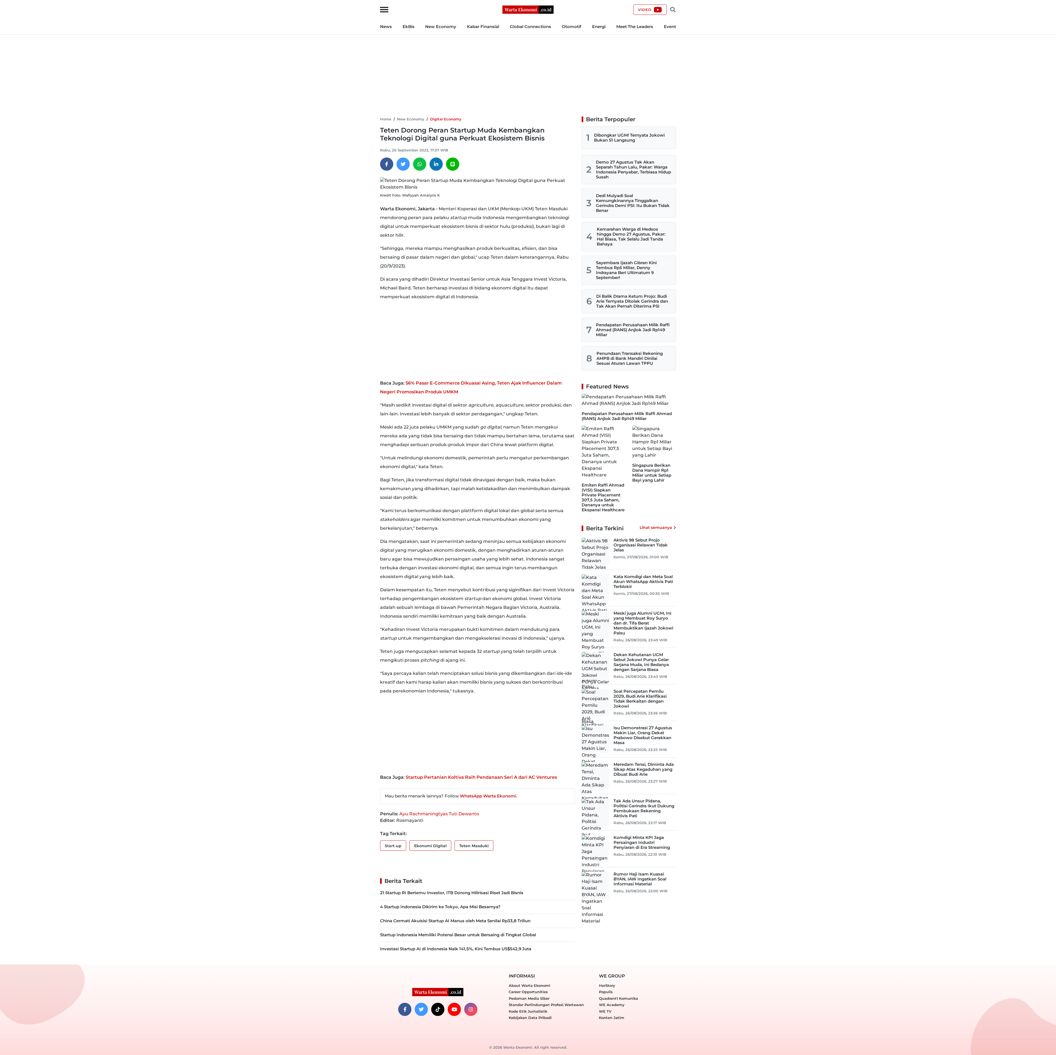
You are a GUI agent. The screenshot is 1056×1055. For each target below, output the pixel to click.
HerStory (607, 985)
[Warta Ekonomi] (528, 9)
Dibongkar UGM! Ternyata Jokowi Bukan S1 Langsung (629, 137)
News (386, 26)
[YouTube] (454, 1009)
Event (670, 26)
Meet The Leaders (634, 26)
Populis (606, 992)
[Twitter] (403, 164)
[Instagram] (470, 1009)
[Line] (452, 164)
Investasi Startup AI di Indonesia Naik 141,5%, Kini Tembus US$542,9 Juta (455, 948)
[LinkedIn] (436, 164)
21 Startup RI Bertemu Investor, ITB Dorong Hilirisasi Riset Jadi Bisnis (451, 892)
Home (385, 119)
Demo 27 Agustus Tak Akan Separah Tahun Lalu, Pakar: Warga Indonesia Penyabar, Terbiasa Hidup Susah (633, 169)
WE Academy (612, 1004)
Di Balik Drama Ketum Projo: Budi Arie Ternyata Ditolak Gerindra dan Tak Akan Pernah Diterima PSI (632, 301)
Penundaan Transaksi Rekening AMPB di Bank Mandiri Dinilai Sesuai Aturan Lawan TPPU (629, 358)
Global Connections (530, 26)
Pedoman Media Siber (529, 998)
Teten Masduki (474, 845)
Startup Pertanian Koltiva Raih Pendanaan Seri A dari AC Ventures (481, 777)
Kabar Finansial (483, 26)
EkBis (408, 26)
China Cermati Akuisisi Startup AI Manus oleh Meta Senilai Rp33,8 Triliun (455, 920)
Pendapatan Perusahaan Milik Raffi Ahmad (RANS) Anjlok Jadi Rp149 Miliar (633, 329)
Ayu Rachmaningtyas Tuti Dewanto (439, 813)
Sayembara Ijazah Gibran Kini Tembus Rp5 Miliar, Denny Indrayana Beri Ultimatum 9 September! (626, 270)
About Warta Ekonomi (529, 985)
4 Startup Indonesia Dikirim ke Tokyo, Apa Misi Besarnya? (440, 906)
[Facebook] (386, 164)
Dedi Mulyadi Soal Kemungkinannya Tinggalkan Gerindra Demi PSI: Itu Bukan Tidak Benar (633, 203)
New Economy (440, 26)
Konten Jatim (611, 1017)
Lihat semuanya (656, 527)
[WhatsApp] (419, 164)
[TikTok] (437, 1009)
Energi (599, 26)
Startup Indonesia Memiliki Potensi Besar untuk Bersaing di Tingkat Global (458, 934)
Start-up (393, 845)
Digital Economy (445, 119)
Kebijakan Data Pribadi (530, 1017)
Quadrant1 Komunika (618, 998)
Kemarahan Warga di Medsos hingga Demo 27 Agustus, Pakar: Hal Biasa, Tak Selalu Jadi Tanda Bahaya (631, 237)
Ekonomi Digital (430, 845)
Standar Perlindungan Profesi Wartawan (546, 1004)
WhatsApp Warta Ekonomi (488, 796)
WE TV (605, 1011)
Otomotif (571, 26)
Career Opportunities (528, 992)
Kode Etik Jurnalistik (528, 1011)
